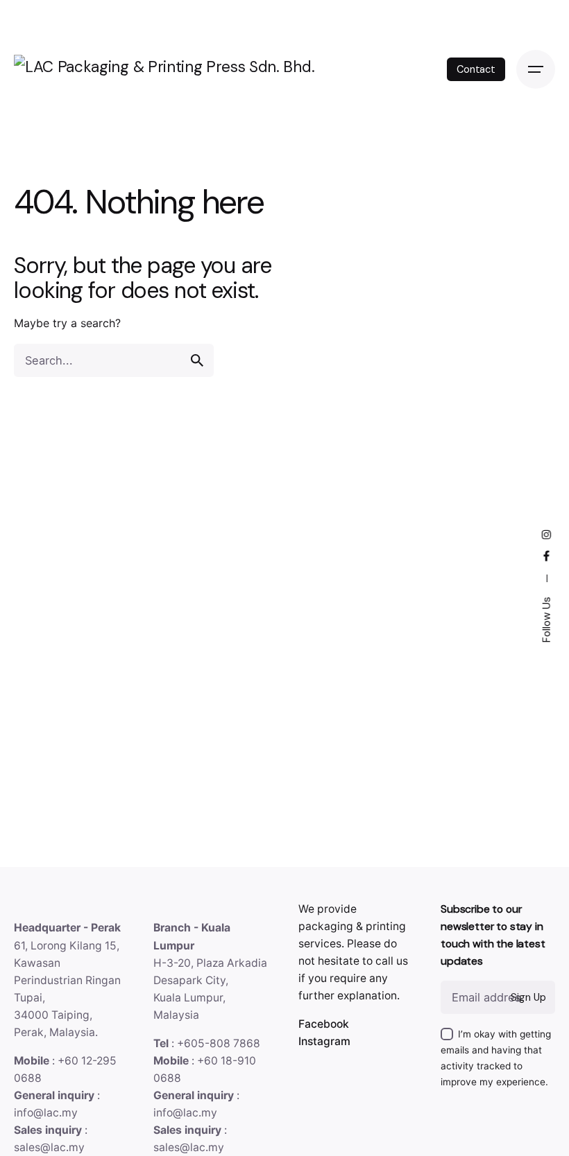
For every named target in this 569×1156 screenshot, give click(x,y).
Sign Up (528, 997)
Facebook (323, 1024)
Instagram (324, 1041)
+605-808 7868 (218, 1043)
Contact (476, 69)
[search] (197, 360)
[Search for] (114, 360)
